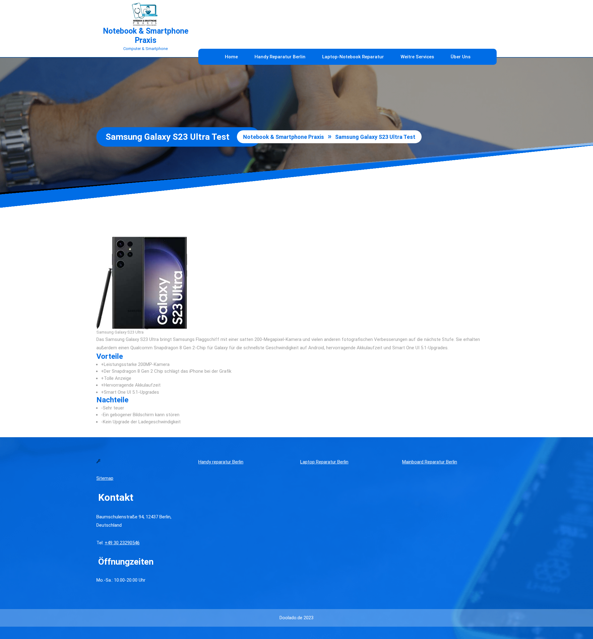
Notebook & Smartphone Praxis (145, 36)
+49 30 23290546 (122, 543)
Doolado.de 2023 (296, 617)
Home (231, 57)
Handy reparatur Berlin (220, 462)
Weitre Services (417, 57)
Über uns (460, 57)
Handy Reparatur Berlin (279, 57)
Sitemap (104, 478)
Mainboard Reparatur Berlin (429, 462)
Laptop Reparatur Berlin (324, 462)
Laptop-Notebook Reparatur (353, 57)
